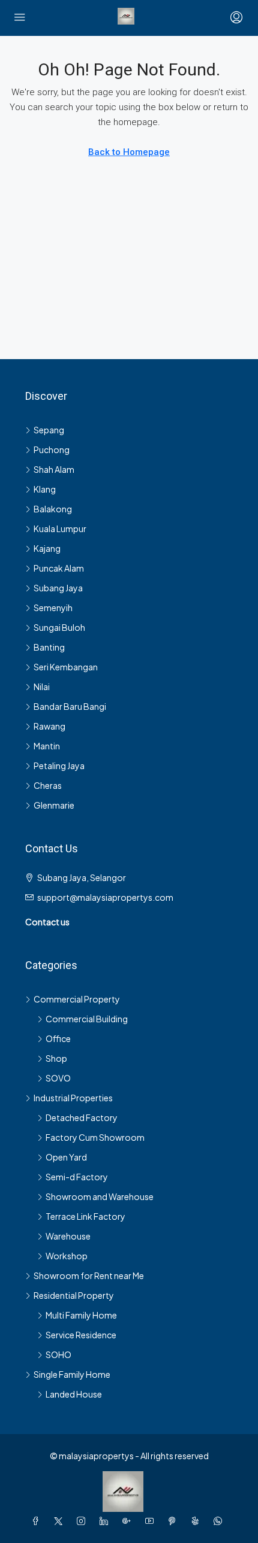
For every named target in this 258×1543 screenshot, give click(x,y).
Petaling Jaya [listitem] (59, 765)
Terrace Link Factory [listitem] (85, 1216)
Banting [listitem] (49, 647)
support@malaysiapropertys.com (105, 897)
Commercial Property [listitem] (77, 999)
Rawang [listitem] (49, 726)
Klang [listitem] (45, 489)
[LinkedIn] (106, 1520)
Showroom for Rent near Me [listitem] (89, 1275)
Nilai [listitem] (42, 686)
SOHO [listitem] (58, 1354)
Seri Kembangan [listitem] (66, 666)
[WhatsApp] (220, 1520)
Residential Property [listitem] (74, 1295)
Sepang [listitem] (49, 429)
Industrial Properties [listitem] (73, 1097)
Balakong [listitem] (53, 508)
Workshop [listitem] (67, 1255)
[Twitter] (60, 1520)
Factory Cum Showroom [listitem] (95, 1137)
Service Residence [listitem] (81, 1334)
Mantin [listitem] (47, 745)
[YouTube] (151, 1520)
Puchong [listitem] (52, 449)
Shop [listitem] (56, 1058)
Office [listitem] (58, 1038)
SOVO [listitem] (58, 1078)
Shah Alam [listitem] (54, 469)
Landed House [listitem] (74, 1394)
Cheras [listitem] (48, 785)
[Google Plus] (129, 1520)
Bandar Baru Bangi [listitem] (70, 706)
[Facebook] (37, 1520)
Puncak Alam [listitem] (59, 568)
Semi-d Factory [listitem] (77, 1176)
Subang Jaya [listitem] (58, 587)
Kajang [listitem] (47, 548)
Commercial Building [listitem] (87, 1018)
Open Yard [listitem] (66, 1157)
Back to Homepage (129, 152)
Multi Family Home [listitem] (81, 1315)
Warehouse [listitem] (68, 1236)
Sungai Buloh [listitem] (59, 627)
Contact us (47, 921)
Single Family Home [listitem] (72, 1374)
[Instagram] (83, 1520)
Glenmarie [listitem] (54, 805)
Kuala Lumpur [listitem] (60, 528)
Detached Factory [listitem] (82, 1117)
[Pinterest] (174, 1520)
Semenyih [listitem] (53, 607)
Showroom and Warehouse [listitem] (100, 1196)
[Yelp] (197, 1520)
